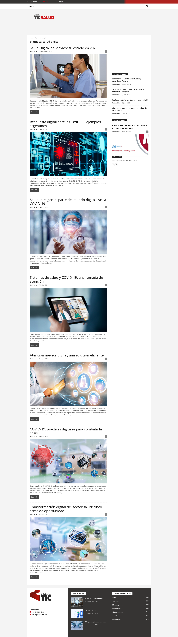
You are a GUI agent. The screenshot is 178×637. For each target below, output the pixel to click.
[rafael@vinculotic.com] (30, 615)
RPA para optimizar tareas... (95, 622)
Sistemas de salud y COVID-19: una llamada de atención (66, 279)
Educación (116, 601)
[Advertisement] (130, 53)
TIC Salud (46, 2)
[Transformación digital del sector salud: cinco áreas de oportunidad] (68, 539)
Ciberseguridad (117, 605)
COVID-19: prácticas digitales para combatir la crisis (66, 431)
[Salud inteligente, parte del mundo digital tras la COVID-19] (68, 232)
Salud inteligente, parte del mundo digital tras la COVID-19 (68, 201)
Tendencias (116, 608)
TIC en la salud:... (91, 610)
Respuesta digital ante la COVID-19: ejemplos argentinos (65, 123)
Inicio (31, 6)
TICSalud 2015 (117, 157)
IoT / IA (114, 616)
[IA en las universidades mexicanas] (77, 602)
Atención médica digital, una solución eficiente (67, 355)
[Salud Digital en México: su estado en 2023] (68, 76)
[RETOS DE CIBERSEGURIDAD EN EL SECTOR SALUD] (130, 146)
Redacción (33, 52)
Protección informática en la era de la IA (130, 100)
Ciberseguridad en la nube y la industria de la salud (129, 109)
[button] (147, 6)
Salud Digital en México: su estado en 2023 (64, 48)
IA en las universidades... (94, 598)
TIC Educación (32, 2)
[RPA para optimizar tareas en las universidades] (77, 625)
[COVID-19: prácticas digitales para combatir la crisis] (68, 461)
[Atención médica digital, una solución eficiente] (68, 384)
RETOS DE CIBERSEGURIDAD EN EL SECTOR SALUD (129, 127)
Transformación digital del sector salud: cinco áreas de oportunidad (66, 509)
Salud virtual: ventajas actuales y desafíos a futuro (126, 80)
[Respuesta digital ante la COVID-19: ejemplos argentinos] (68, 154)
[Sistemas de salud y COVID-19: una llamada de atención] (68, 310)
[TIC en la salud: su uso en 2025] (77, 613)
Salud (114, 597)
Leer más (34, 112)
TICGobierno (60, 2)
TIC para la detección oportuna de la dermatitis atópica (128, 90)
